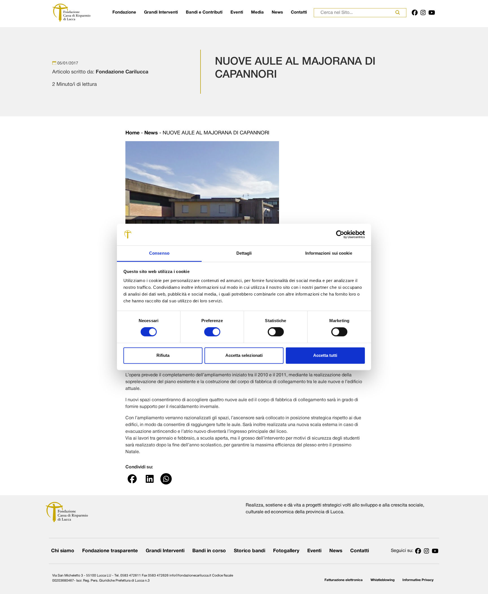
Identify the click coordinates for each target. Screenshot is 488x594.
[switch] (212, 332)
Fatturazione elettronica (343, 580)
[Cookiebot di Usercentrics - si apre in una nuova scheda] (340, 234)
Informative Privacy (417, 580)
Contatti (299, 12)
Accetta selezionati (244, 355)
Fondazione (124, 12)
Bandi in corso (209, 551)
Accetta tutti (325, 355)
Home (132, 133)
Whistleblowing (383, 580)
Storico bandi (249, 551)
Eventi (236, 12)
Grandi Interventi (161, 12)
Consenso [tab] (159, 253)
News (277, 12)
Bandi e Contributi (204, 12)
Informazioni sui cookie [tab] (328, 253)
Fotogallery (286, 551)
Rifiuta (162, 355)
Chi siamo (62, 551)
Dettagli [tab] (244, 253)
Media (257, 12)
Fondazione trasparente (110, 551)
